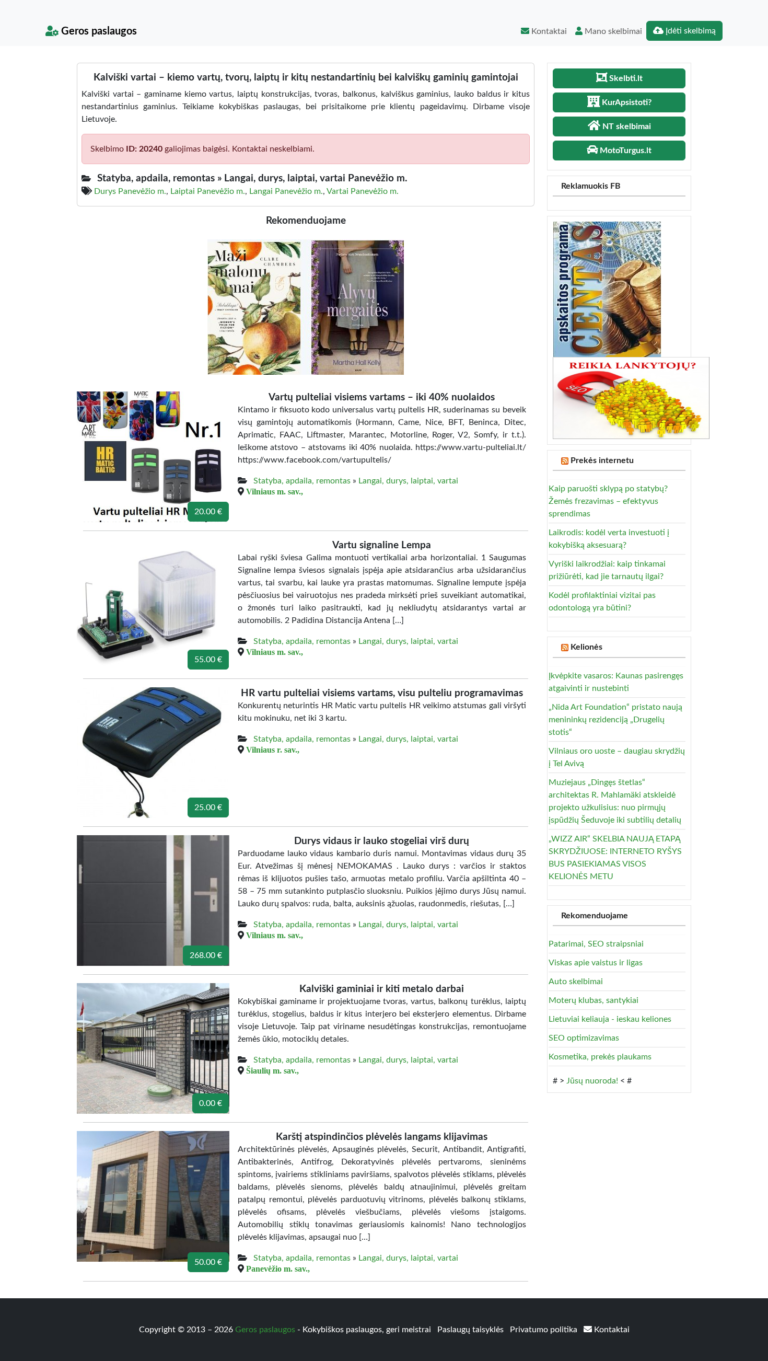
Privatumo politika (544, 1329)
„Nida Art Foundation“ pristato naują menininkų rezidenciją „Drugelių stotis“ (615, 719)
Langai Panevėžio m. (286, 191)
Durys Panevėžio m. (130, 191)
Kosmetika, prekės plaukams (600, 1057)
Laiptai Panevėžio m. (207, 191)
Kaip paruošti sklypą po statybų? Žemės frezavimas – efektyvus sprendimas (608, 501)
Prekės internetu (602, 460)
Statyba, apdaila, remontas (302, 481)
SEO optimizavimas (584, 1038)
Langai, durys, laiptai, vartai (408, 481)
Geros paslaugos (98, 31)
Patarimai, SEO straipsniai (596, 944)
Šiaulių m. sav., (272, 1070)
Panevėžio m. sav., (278, 1268)
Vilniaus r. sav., (272, 749)
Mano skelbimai (612, 31)
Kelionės (586, 647)
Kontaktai (548, 31)
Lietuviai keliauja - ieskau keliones (610, 1019)
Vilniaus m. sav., (274, 491)
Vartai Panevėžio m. (363, 191)
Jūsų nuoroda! (592, 1081)
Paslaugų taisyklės (471, 1329)
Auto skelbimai (576, 981)
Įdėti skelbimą (690, 31)
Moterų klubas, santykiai (593, 1000)
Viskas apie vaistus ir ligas (596, 963)
